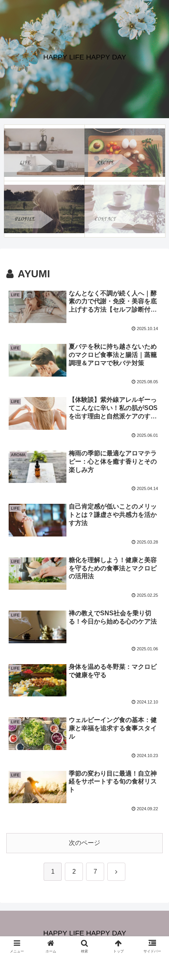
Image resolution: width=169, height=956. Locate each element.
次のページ (84, 842)
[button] (153, 928)
